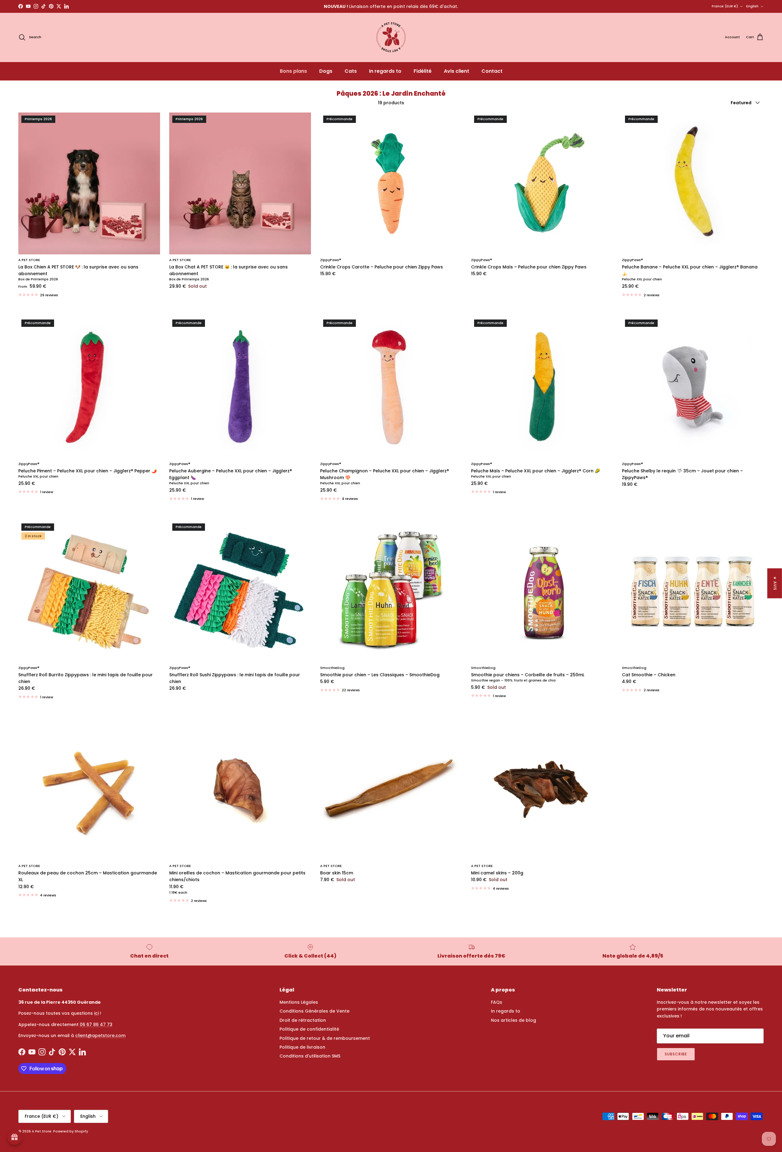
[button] (122, 1094)
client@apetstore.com (100, 1035)
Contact (491, 71)
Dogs (325, 71)
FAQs (496, 1002)
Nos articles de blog (513, 1020)
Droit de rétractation (303, 1020)
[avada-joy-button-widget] (14, 1137)
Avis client (456, 71)
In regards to (385, 71)
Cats (351, 71)
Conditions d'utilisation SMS (310, 1056)
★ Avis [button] (775, 583)
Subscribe (676, 1054)
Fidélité (423, 71)
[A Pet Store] (391, 37)
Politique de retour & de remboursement (325, 1038)
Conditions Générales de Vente (314, 1011)
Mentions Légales (299, 1002)
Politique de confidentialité (309, 1029)
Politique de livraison (302, 1047)
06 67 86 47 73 (96, 1024)
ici (96, 1013)
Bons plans (293, 71)
